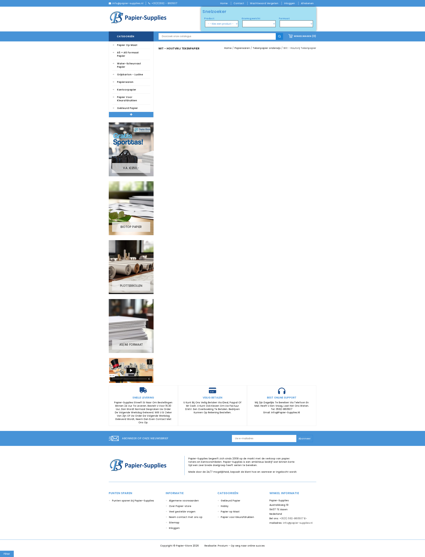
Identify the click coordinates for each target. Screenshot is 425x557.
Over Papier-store (180, 506)
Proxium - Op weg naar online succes (241, 545)
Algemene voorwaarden (184, 500)
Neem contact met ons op (186, 517)
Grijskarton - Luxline (130, 74)
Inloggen (174, 528)
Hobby (225, 506)
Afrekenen (307, 3)
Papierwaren (125, 82)
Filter (7, 554)
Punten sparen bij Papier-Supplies (133, 500)
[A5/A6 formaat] (131, 325)
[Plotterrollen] (131, 267)
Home (224, 3)
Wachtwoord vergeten (264, 3)
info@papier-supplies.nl (298, 523)
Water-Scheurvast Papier (129, 65)
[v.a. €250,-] (131, 149)
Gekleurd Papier (127, 108)
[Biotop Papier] (131, 208)
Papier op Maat (127, 45)
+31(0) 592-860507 (291, 518)
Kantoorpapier (126, 89)
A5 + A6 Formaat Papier (128, 54)
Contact (239, 3)
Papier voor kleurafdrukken (127, 98)
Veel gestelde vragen (182, 511)
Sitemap (174, 522)
